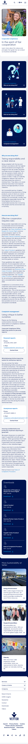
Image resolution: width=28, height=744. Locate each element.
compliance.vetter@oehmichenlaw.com (16, 418)
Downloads (5, 706)
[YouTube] (8, 735)
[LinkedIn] (16, 735)
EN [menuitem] (21, 2)
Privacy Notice (13, 724)
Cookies (22, 724)
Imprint (5, 724)
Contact (4, 703)
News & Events (6, 694)
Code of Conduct (9, 250)
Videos (4, 709)
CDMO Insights (6, 697)
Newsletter (5, 700)
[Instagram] (24, 735)
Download (7, 496)
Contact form (14, 350)
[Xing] (12, 735)
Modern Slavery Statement (12, 236)
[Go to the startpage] (5, 2)
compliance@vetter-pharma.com (14, 347)
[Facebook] (4, 735)
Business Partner (9, 727)
